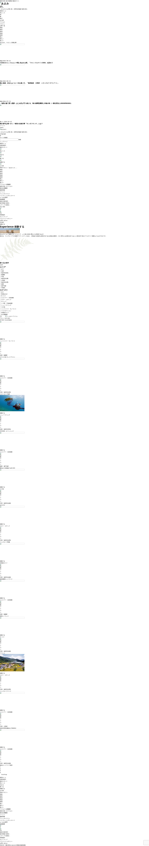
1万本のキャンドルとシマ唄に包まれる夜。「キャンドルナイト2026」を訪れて (26, 63)
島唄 (1, 801)
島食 (1, 794)
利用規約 (2, 215)
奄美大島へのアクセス (6, 811)
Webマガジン (4, 792)
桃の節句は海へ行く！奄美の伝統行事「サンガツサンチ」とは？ (21, 124)
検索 (20, 139)
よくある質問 (3, 822)
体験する (2, 788)
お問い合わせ (3, 220)
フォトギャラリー (5, 818)
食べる (2, 787)
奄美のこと (3, 777)
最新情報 (2, 816)
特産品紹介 (3, 779)
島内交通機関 (3, 813)
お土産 (2, 790)
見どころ (2, 783)
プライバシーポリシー (6, 218)
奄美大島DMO (4, 832)
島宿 (1, 798)
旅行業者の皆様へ (5, 834)
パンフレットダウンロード (7, 820)
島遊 (1, 800)
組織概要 (2, 824)
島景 (1, 796)
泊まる (2, 785)
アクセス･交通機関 (5, 809)
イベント (2, 815)
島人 (1, 803)
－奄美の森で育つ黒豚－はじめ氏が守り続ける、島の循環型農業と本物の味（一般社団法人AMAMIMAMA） (36, 103)
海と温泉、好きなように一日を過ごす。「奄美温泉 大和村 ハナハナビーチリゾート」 (29, 83)
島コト (2, 807)
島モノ (2, 805)
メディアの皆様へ (5, 836)
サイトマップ (3, 217)
